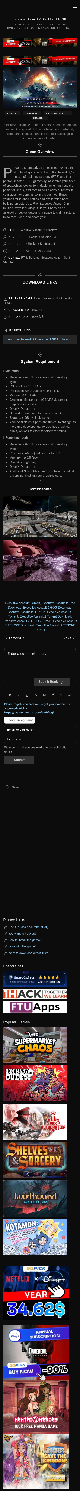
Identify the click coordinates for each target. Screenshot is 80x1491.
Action (63, 24)
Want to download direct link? (28, 953)
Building (14, 27)
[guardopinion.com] (35, 978)
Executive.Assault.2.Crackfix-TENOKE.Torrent (39, 339)
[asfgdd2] (36, 1406)
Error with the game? (22, 946)
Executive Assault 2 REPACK (26, 612)
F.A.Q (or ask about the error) (28, 927)
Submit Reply (48, 681)
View (35, 1043)
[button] (75, 7)
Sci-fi (35, 27)
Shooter (48, 27)
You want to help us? (22, 933)
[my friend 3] (35, 993)
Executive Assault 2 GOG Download (47, 607)
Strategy (64, 27)
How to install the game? (25, 940)
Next (68, 638)
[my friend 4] (35, 1007)
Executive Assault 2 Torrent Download (45, 616)
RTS (26, 27)
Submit (19, 760)
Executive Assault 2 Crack (22, 603)
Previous (16, 638)
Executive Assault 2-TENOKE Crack (27, 621)
